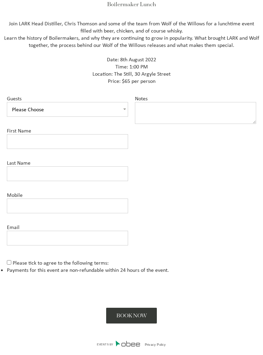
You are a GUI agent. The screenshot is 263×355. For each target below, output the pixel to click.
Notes (141, 98)
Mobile (15, 195)
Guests (14, 98)
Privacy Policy (155, 344)
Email (13, 227)
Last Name (18, 162)
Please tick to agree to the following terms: (88, 266)
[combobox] (67, 109)
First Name (19, 130)
